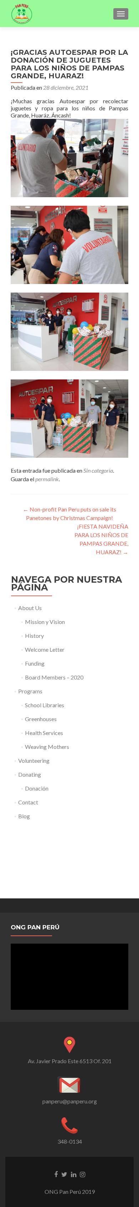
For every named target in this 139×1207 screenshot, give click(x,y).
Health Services (44, 732)
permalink (47, 479)
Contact (28, 802)
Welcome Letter (45, 649)
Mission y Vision (45, 621)
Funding (35, 663)
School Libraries (44, 705)
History (34, 635)
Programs (30, 691)
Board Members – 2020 (54, 677)
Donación (36, 788)
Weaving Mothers (47, 746)
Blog (24, 816)
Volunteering (34, 760)
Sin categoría (98, 470)
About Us (30, 607)
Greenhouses (41, 718)
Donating (29, 774)
